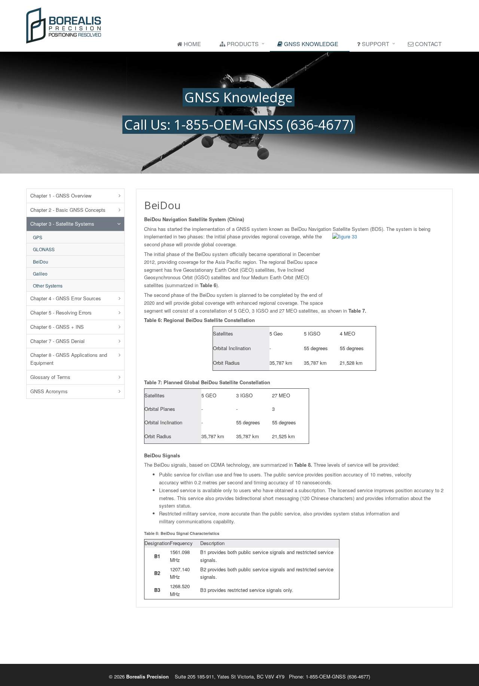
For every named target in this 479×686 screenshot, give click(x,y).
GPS (37, 237)
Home (191, 44)
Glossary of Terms (50, 376)
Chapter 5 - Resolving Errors (61, 312)
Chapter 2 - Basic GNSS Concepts (68, 209)
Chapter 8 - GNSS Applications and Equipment (68, 358)
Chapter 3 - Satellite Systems (62, 223)
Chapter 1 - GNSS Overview (60, 195)
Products (242, 44)
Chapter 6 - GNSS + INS (57, 326)
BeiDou (40, 261)
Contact (428, 44)
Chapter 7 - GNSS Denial (57, 340)
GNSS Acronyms (49, 391)
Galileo (40, 273)
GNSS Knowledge (310, 44)
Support (374, 44)
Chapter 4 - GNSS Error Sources (65, 298)
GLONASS (44, 249)
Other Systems (47, 285)
